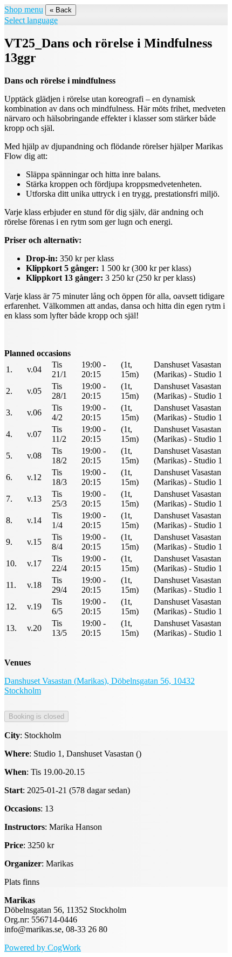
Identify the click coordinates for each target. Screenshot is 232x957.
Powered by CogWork (42, 947)
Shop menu (23, 9)
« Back (61, 10)
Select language (31, 20)
